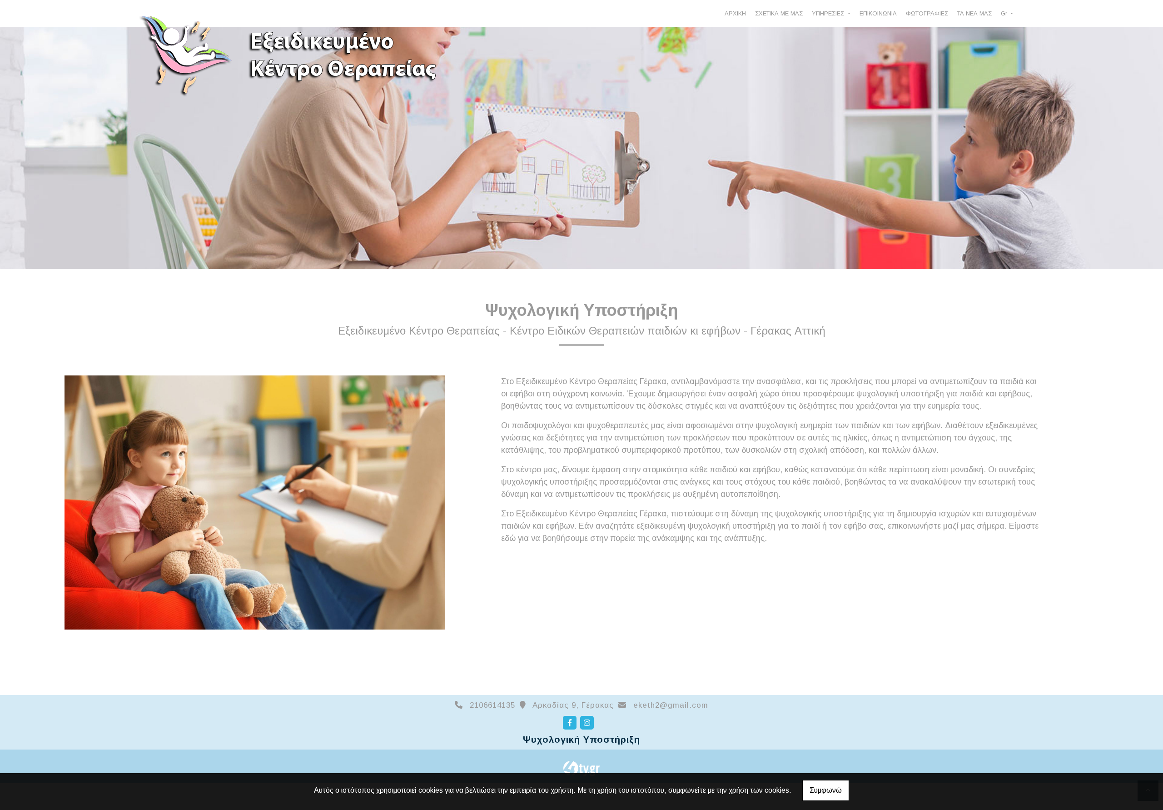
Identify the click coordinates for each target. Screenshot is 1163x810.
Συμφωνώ (826, 790)
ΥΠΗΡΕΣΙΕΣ (829, 13)
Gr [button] (1005, 13)
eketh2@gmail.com (670, 705)
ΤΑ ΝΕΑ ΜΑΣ (974, 13)
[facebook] (570, 723)
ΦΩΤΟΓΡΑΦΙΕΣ (927, 13)
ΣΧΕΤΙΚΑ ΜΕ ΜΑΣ (779, 13)
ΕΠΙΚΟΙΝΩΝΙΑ (878, 13)
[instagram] (587, 723)
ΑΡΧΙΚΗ (735, 13)
